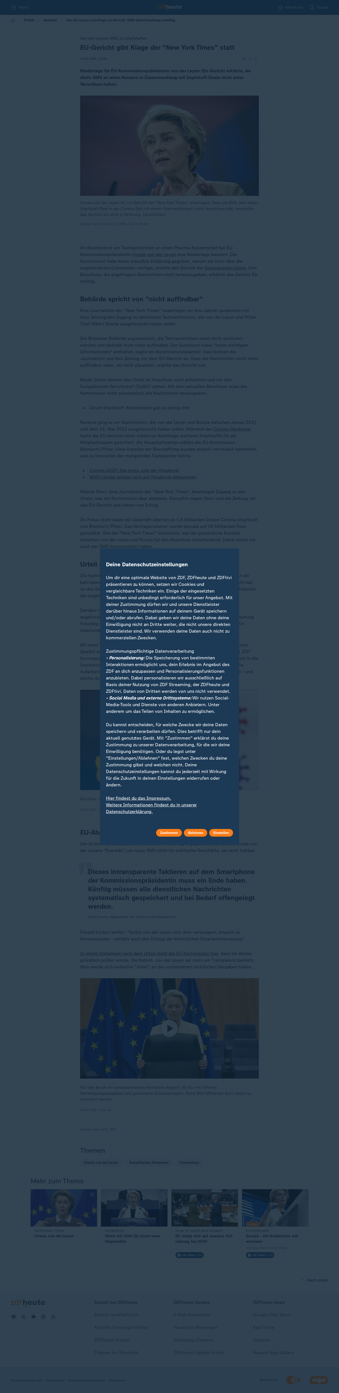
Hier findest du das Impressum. (138, 798)
